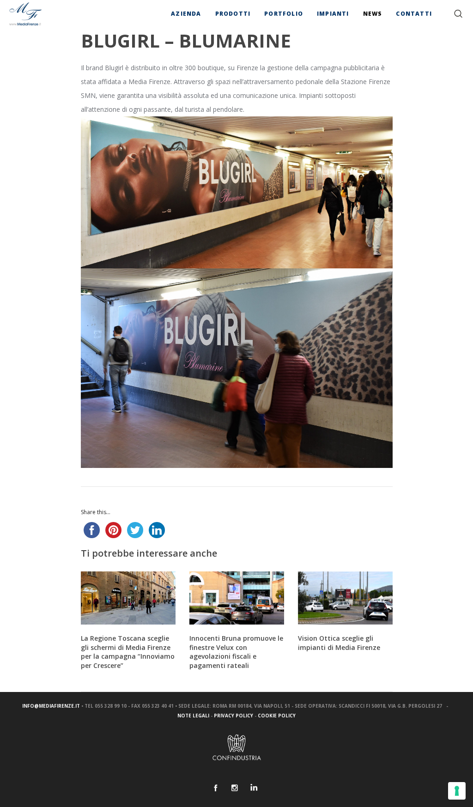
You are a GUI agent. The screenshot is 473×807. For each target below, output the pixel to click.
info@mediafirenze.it (51, 706)
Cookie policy (277, 715)
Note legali (193, 715)
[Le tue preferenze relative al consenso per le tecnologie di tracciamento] (457, 791)
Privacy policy (233, 715)
